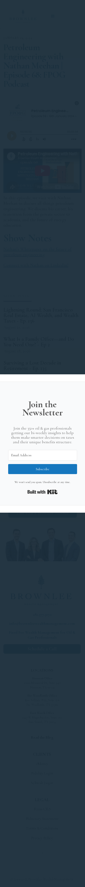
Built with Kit (42, 492)
